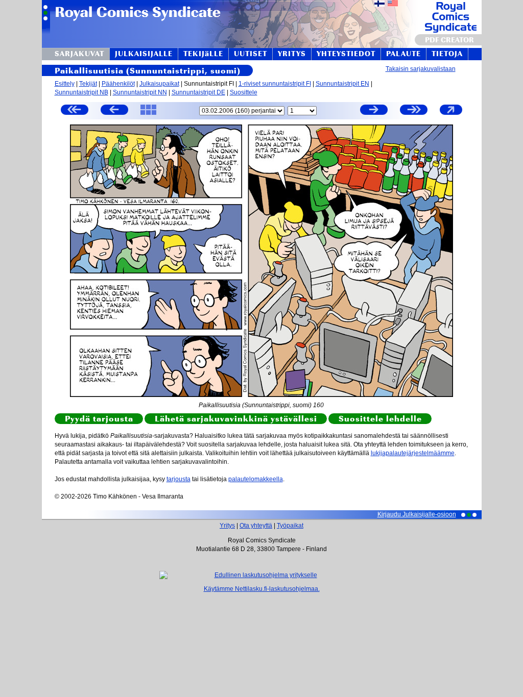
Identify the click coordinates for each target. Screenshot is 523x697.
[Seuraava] (374, 111)
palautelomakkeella (255, 479)
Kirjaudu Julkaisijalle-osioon (416, 514)
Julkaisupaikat (159, 83)
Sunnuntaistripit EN (342, 83)
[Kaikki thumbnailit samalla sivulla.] (148, 114)
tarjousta (179, 479)
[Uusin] (414, 111)
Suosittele (243, 92)
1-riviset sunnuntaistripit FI (275, 83)
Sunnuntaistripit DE (198, 92)
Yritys (227, 525)
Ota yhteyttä (256, 525)
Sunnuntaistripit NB (81, 92)
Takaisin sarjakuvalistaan (421, 68)
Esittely (65, 83)
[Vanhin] (74, 111)
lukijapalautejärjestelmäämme (413, 453)
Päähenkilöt (118, 83)
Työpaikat (290, 525)
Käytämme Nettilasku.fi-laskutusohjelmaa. (262, 588)
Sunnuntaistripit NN (140, 92)
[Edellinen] (114, 111)
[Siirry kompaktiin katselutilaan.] (451, 114)
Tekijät (88, 83)
